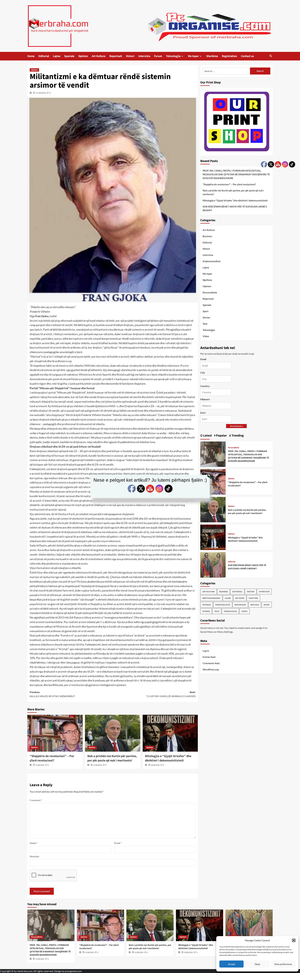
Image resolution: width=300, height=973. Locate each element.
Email (118, 842)
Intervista (144, 56)
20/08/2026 (155, 765)
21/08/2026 (39, 765)
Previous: (52, 694)
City (202, 372)
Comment (36, 800)
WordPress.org (211, 669)
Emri (202, 412)
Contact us (247, 56)
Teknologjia (173, 56)
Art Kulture (98, 56)
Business (207, 236)
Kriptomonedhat (211, 261)
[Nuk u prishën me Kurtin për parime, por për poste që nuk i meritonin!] (112, 733)
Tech (205, 323)
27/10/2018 (41, 93)
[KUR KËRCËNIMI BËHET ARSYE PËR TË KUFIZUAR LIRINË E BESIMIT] (213, 564)
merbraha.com (24, 971)
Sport (205, 311)
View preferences (283, 964)
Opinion (83, 56)
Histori (130, 56)
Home (31, 56)
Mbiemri (205, 399)
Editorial (43, 56)
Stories (206, 317)
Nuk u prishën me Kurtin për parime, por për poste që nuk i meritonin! (112, 758)
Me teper (193, 56)
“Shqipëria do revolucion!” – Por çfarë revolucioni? (52, 758)
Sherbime (212, 56)
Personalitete (210, 292)
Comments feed (211, 663)
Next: (171, 694)
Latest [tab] (207, 435)
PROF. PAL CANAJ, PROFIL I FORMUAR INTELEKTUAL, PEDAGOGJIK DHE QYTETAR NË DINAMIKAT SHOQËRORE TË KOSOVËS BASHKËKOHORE (236, 174)
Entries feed (209, 656)
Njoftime (207, 280)
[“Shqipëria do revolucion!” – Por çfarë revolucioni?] (55, 733)
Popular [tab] (221, 435)
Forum (158, 56)
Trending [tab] (237, 435)
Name (34, 842)
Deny (257, 964)
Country (205, 385)
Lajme (56, 56)
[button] (293, 940)
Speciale (69, 56)
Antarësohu (236, 425)
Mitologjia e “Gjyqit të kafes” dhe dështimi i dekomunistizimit (168, 758)
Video (206, 336)
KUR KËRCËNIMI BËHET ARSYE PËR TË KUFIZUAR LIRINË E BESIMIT (235, 208)
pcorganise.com (73, 971)
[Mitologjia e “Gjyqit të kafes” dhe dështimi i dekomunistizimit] (170, 733)
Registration (229, 56)
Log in (206, 650)
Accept (231, 964)
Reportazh (115, 56)
